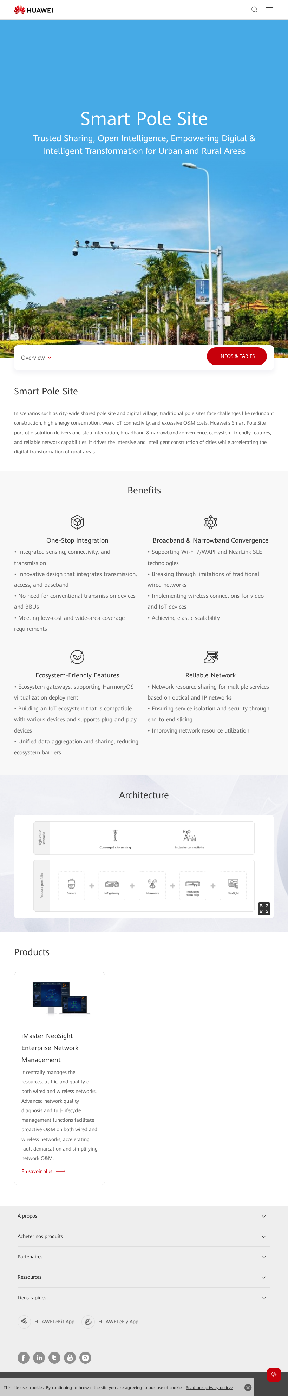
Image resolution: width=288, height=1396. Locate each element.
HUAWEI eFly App (118, 1321)
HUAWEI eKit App (54, 1321)
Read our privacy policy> (209, 1387)
